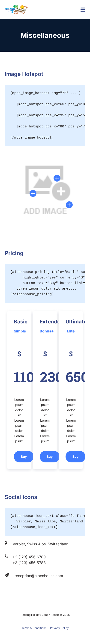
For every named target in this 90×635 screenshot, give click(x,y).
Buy (24, 456)
